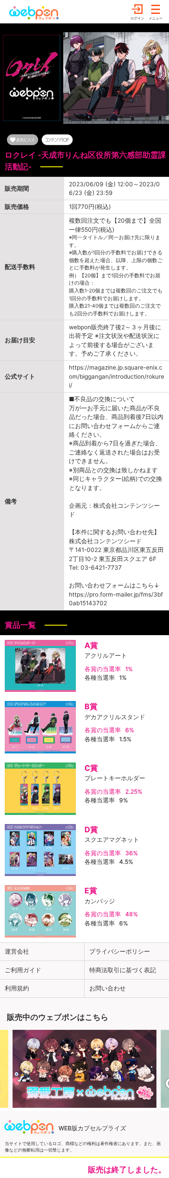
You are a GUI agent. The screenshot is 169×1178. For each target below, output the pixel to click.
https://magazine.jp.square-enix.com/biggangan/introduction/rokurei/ (116, 376)
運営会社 (17, 951)
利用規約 (17, 988)
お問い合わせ (107, 988)
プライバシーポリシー (119, 951)
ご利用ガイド (23, 970)
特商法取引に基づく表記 (122, 970)
